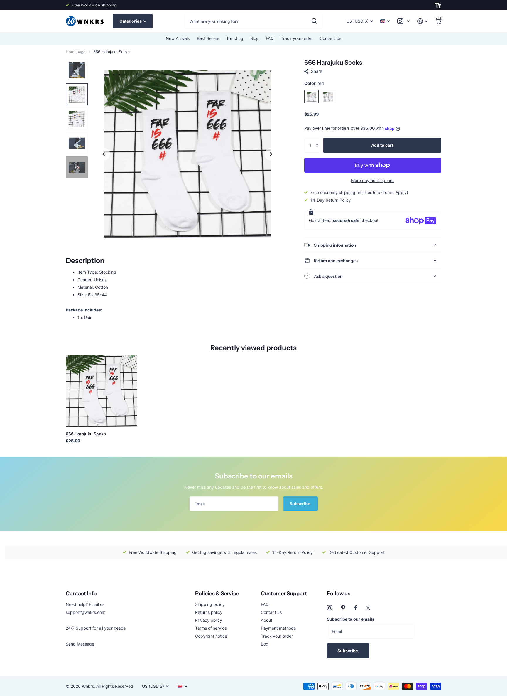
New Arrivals (178, 38)
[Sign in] (422, 21)
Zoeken (314, 21)
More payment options (372, 180)
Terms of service (211, 628)
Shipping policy (210, 604)
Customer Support (284, 593)
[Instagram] (329, 607)
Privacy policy (208, 620)
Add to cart (382, 145)
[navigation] (103, 154)
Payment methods (278, 628)
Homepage (76, 51)
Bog (264, 643)
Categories (131, 20)
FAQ (270, 38)
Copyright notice (211, 635)
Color (314, 83)
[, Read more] (403, 21)
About (266, 620)
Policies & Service (217, 593)
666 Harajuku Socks (86, 433)
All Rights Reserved (114, 686)
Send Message (80, 643)
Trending (234, 38)
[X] (368, 608)
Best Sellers (208, 38)
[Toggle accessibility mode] (438, 5)
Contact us (271, 612)
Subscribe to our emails (350, 618)
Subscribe (300, 503)
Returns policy (208, 612)
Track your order (297, 38)
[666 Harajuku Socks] (101, 391)
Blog (254, 38)
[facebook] (355, 607)
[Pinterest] (343, 607)
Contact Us (330, 38)
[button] (318, 140)
